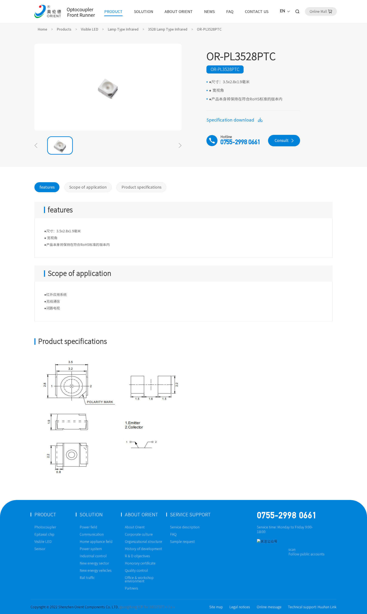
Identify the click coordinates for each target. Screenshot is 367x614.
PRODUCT (113, 11)
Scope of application (88, 187)
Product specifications (141, 187)
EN (282, 11)
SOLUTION (143, 11)
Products (64, 29)
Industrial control (93, 556)
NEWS (209, 11)
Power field (88, 527)
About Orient (135, 527)
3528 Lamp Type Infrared (167, 29)
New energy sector (94, 563)
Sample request (182, 541)
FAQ (229, 11)
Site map (216, 607)
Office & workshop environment (139, 579)
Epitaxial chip (44, 534)
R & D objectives (137, 556)
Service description (184, 527)
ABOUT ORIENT (179, 11)
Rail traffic (87, 577)
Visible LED (89, 29)
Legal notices (239, 607)
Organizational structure (143, 541)
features (47, 187)
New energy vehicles (96, 570)
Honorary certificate (140, 563)
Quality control (136, 570)
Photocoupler (45, 527)
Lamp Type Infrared (123, 29)
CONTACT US (256, 11)
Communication (92, 534)
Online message (269, 607)
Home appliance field (96, 541)
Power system (91, 548)
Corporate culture (139, 534)
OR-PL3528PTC (209, 29)
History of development (143, 548)
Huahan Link (327, 607)
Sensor (39, 548)
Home (42, 29)
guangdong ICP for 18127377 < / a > (147, 607)
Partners (131, 588)
